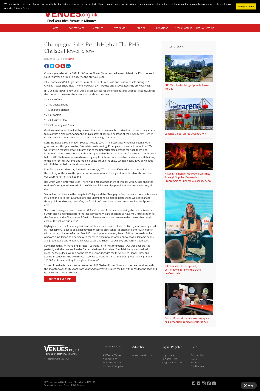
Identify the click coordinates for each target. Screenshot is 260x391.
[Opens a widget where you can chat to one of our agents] (248, 385)
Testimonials (198, 366)
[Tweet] (52, 65)
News (71, 58)
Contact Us (197, 355)
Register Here (169, 359)
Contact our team (60, 278)
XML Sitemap (78, 385)
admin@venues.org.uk (58, 358)
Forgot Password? (172, 362)
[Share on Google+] (57, 65)
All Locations (110, 359)
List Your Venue (205, 28)
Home (55, 28)
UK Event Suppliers (113, 366)
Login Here (168, 355)
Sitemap (195, 362)
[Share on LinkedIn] (68, 65)
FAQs (194, 359)
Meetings (98, 28)
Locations (162, 28)
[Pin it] (62, 65)
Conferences (76, 28)
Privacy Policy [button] (21, 8)
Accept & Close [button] (246, 6)
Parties (140, 28)
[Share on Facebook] (46, 65)
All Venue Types (112, 355)
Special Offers (183, 28)
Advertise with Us (142, 355)
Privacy (67, 385)
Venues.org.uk (53, 382)
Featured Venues (112, 362)
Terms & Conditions (53, 385)
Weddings (119, 28)
